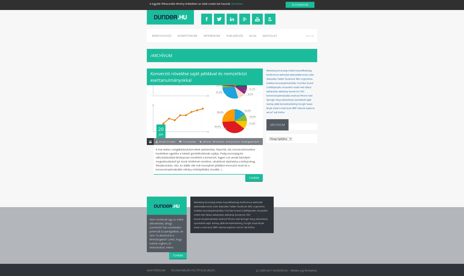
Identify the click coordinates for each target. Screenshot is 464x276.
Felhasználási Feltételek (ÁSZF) (193, 270)
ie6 (268, 112)
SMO (298, 78)
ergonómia (306, 78)
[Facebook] (206, 19)
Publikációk (234, 35)
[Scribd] (270, 19)
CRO (302, 91)
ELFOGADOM (300, 4)
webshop (283, 91)
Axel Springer (242, 219)
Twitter (280, 78)
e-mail (282, 108)
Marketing (271, 70)
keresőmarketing (288, 104)
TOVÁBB (254, 178)
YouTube (301, 83)
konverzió (294, 91)
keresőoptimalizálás (286, 83)
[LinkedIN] (232, 19)
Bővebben (237, 3)
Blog (252, 35)
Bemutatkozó (161, 35)
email (276, 108)
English (310, 36)
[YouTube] (257, 19)
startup (270, 104)
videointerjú (287, 99)
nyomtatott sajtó (302, 99)
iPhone (303, 95)
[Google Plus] (244, 19)
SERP (294, 108)
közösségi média (286, 70)
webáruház (272, 91)
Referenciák (212, 35)
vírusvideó (287, 87)
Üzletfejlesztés (273, 87)
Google (302, 104)
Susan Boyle (258, 223)
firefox (281, 112)
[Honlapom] (170, 17)
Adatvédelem (156, 270)
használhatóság (303, 70)
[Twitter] (219, 19)
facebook (290, 78)
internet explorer (306, 108)
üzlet (311, 74)
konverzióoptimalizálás (278, 95)
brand (310, 83)
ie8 (275, 112)
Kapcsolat (269, 35)
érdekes (270, 83)
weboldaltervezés (299, 74)
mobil (296, 87)
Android (295, 95)
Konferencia (272, 74)
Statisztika (271, 78)
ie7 (271, 112)
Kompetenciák (187, 35)
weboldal (284, 74)
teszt (288, 108)
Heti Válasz (305, 87)
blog (278, 99)
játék (277, 104)
